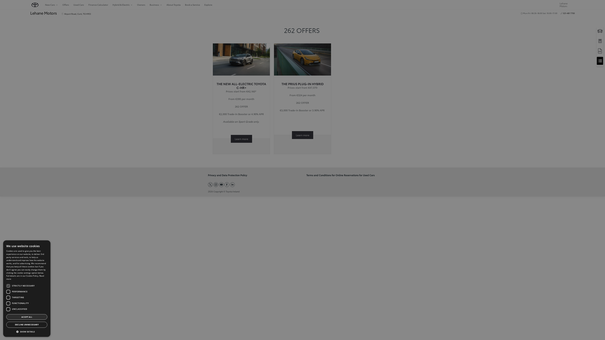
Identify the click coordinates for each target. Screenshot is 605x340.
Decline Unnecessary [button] (27, 324)
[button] (26, 332)
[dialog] (26, 288)
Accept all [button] (26, 317)
